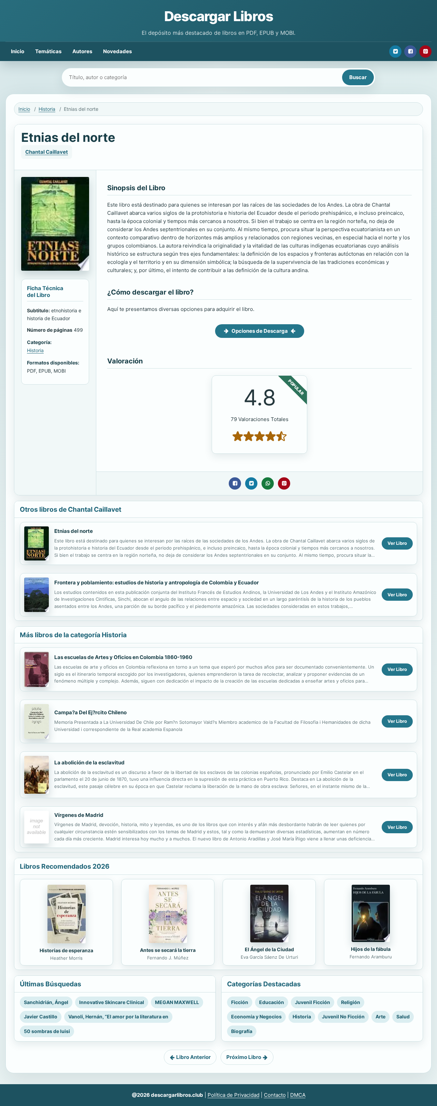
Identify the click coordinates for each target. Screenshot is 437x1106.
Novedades (117, 51)
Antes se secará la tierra (168, 950)
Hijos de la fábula (371, 949)
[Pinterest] (425, 51)
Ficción (239, 1002)
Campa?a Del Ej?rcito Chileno (90, 712)
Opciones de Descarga (259, 331)
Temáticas (48, 51)
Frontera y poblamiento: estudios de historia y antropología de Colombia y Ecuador (156, 582)
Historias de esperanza (66, 950)
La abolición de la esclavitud (89, 762)
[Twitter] (395, 51)
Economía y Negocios (256, 1016)
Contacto (275, 1095)
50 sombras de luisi (47, 1031)
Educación (271, 1002)
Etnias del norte (73, 531)
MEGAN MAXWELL (177, 1002)
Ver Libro (397, 543)
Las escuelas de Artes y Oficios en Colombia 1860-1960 (123, 657)
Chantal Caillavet (46, 152)
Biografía (241, 1031)
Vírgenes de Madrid (78, 815)
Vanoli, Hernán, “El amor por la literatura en (118, 1016)
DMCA (298, 1095)
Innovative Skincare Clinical (111, 1002)
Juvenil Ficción (312, 1002)
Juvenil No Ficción (343, 1016)
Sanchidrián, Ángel (46, 1002)
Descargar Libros (218, 16)
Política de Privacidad (233, 1095)
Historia (47, 109)
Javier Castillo (40, 1016)
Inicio (17, 51)
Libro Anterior (193, 1057)
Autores (82, 51)
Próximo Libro (243, 1057)
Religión (350, 1002)
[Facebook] (410, 51)
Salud (403, 1016)
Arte (380, 1016)
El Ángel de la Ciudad (269, 949)
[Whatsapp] (268, 483)
